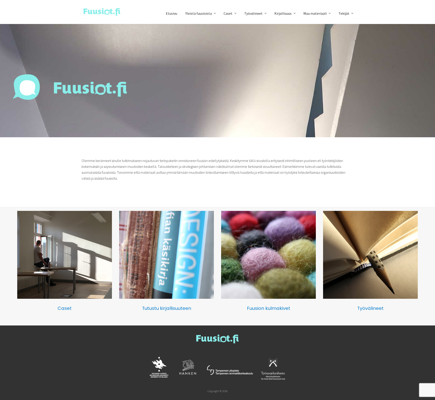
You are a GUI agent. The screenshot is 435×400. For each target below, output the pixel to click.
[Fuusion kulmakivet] (268, 297)
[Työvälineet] (370, 297)
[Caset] (64, 297)
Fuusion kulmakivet (268, 308)
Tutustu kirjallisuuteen (166, 308)
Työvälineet (370, 308)
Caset (65, 308)
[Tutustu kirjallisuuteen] (166, 297)
